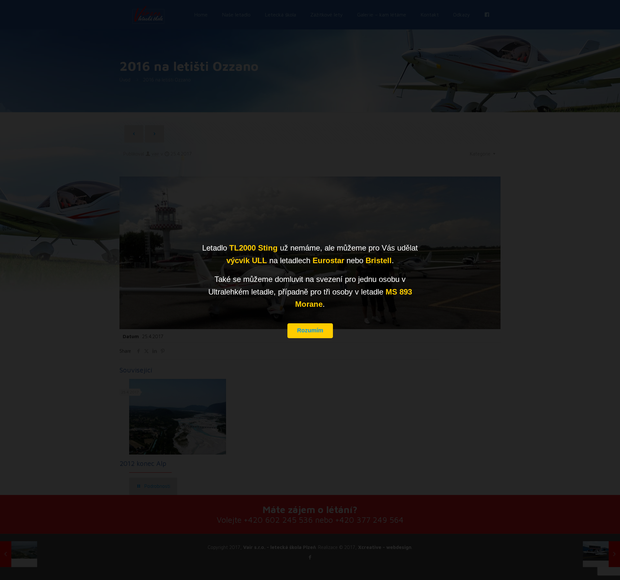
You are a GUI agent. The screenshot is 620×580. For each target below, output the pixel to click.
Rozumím (310, 330)
